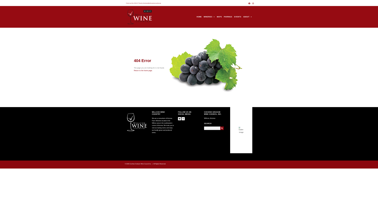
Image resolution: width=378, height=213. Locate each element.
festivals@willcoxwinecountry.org (152, 3)
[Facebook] (249, 3)
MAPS (219, 17)
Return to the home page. (143, 70)
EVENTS (237, 17)
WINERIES (208, 17)
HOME (199, 17)
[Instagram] (253, 3)
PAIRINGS (228, 17)
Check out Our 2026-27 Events (134, 3)
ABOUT (246, 17)
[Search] (222, 128)
